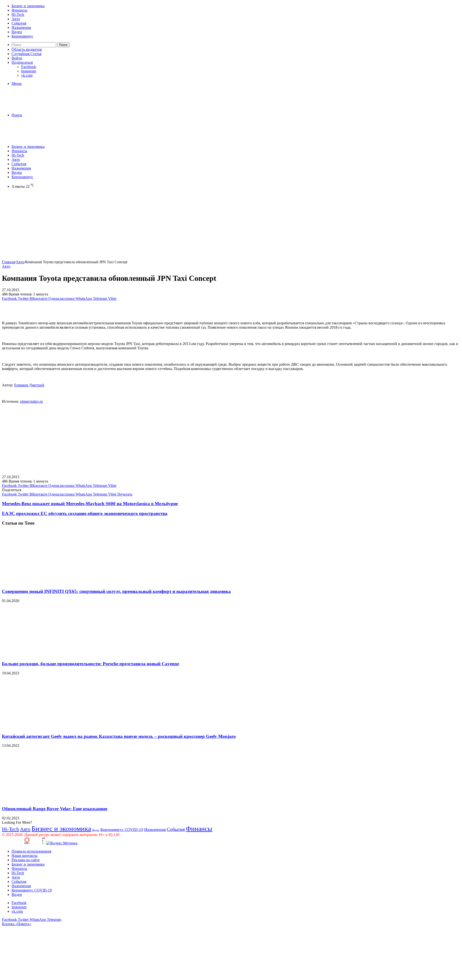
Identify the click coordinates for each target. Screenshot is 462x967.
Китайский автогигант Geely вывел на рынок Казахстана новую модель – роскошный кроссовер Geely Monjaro (119, 736)
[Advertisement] (146, 226)
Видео (17, 32)
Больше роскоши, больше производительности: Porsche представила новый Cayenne (90, 663)
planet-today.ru (31, 401)
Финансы (19, 10)
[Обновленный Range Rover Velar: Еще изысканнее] (49, 799)
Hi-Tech (18, 15)
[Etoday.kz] (38, 107)
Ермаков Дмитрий (29, 385)
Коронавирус (22, 36)
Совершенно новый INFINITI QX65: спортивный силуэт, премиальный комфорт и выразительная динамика (116, 591)
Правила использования (31, 851)
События (19, 23)
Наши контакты (25, 856)
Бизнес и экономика (28, 6)
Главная (8, 262)
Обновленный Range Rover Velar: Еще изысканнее (54, 808)
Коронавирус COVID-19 (121, 829)
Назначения (21, 27)
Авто (16, 19)
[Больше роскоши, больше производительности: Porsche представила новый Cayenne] (49, 655)
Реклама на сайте (26, 860)
